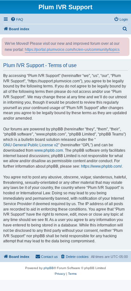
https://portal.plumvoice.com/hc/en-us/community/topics (72, 49)
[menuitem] (16, 19)
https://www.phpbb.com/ (101, 166)
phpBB (49, 268)
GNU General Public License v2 (30, 145)
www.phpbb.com (48, 150)
